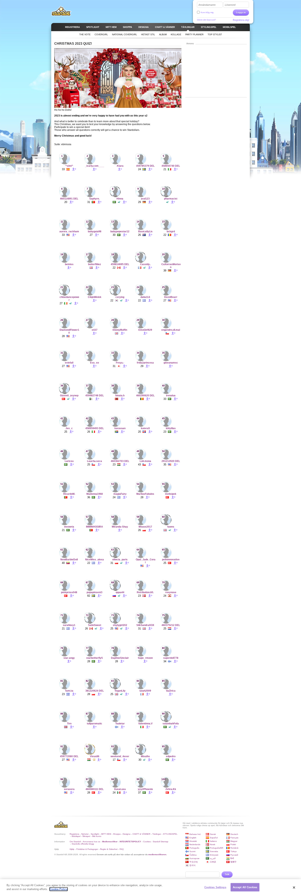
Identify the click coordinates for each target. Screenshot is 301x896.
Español (214, 838)
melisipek (170, 493)
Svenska (214, 851)
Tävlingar (156, 834)
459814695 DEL (120, 264)
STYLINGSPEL (170, 834)
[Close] (294, 887)
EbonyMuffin (120, 329)
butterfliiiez (94, 264)
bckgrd (171, 231)
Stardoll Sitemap (160, 841)
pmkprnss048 (69, 592)
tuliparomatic (94, 723)
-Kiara (119, 165)
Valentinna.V (145, 723)
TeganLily (120, 690)
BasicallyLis (145, 231)
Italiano (213, 841)
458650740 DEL (171, 165)
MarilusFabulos (145, 493)
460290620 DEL (145, 395)
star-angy (69, 658)
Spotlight (95, 834)
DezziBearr (170, 297)
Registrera (74, 834)
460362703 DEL (120, 461)
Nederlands (194, 844)
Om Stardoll (75, 841)
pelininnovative (171, 559)
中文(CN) (193, 862)
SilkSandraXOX (145, 625)
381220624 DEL (94, 690)
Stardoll (61, 11)
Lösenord (230, 4)
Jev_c (69, 428)
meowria (69, 526)
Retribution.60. (145, 592)
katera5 (145, 428)
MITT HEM (106, 834)
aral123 (145, 198)
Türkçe (233, 851)
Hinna (120, 198)
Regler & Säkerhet (109, 849)
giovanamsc (171, 362)
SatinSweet (94, 625)
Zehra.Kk (170, 789)
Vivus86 (94, 756)
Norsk (212, 844)
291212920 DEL (171, 461)
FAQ (122, 849)
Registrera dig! (241, 20)
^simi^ (69, 165)
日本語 (213, 862)
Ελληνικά (214, 855)
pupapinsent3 (94, 592)
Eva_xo (94, 362)
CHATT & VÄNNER (141, 834)
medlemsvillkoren (157, 854)
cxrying (119, 297)
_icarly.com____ (94, 165)
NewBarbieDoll (69, 559)
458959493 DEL (94, 428)
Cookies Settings (215, 887)
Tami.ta (69, 690)
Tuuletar (120, 723)
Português (194, 848)
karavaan (120, 428)
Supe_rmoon (145, 658)
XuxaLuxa (120, 789)
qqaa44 (120, 592)
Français (234, 838)
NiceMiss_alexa (94, 559)
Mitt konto (96, 836)
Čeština (193, 855)
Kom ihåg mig (207, 12)
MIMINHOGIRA (94, 526)
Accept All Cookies (245, 887)
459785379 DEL (145, 165)
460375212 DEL (171, 625)
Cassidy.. (145, 264)
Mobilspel (76, 836)
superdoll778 (170, 658)
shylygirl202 (120, 625)
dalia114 (145, 297)
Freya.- (120, 362)
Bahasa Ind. (195, 834)
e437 (94, 329)
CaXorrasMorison (171, 266)
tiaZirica (170, 690)
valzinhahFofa (171, 723)
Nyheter (85, 834)
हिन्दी (232, 858)
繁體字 (233, 862)
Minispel (86, 836)
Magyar (233, 841)
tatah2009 (145, 690)
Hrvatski (193, 841)
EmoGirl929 (145, 329)
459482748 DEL (94, 395)
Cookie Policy (58, 889)
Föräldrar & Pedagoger (87, 849)
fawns (170, 526)
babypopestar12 (119, 231)
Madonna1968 (94, 493)
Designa (126, 834)
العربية (213, 858)
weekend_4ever (120, 756)
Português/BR (216, 848)
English (192, 838)
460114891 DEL (69, 198)
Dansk (213, 834)
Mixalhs (145, 756)
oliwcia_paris (120, 559)
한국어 (192, 865)
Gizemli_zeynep (69, 395)
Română (234, 848)
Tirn (69, 723)
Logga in (241, 12)
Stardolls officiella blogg (83, 844)
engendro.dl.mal (170, 329)
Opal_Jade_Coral (145, 561)
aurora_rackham (69, 231)
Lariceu (69, 461)
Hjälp (72, 849)
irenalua (170, 395)
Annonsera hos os (91, 841)
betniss (69, 264)
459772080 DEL (69, 756)
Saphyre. (94, 198)
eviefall (69, 362)
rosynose (170, 592)
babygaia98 (94, 231)
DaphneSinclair (120, 658)
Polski (233, 844)
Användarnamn (207, 4)
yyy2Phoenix (145, 789)
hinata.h (119, 395)
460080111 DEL (95, 789)
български (194, 858)
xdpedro (170, 756)
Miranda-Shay (120, 526)
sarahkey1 (69, 625)
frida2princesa (145, 362)
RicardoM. (69, 493)
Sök (227, 874)
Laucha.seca (94, 461)
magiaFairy (120, 493)
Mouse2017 (145, 526)
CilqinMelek (94, 297)
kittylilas (171, 428)
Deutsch (234, 834)
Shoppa (117, 834)
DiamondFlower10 (69, 331)
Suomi (192, 851)
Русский (234, 855)
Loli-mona (145, 461)
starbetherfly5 (94, 658)
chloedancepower (69, 298)
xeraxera (69, 789)
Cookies (147, 841)
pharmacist (170, 198)
